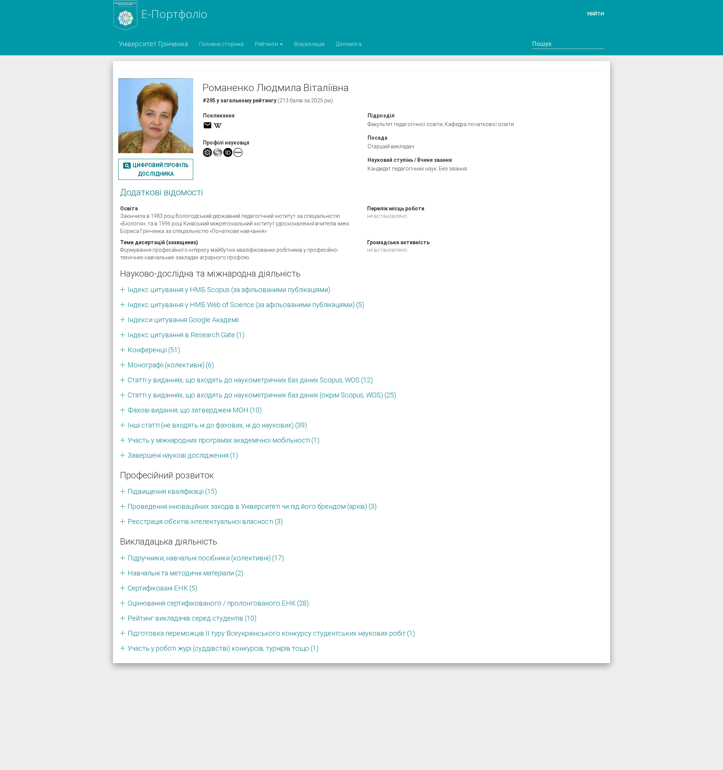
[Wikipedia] (217, 125)
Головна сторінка (221, 44)
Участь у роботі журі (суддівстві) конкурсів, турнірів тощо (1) (223, 648)
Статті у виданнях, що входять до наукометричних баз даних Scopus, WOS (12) (250, 380)
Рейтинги (267, 44)
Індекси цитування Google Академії (183, 320)
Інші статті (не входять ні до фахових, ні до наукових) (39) (217, 425)
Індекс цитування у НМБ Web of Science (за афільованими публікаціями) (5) (246, 305)
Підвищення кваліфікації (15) (172, 491)
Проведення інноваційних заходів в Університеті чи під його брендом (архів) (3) (252, 506)
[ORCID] (227, 152)
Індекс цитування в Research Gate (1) (186, 335)
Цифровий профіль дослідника (155, 169)
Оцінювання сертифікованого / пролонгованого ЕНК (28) (218, 603)
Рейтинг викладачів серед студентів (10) (192, 618)
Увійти (595, 14)
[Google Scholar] (207, 152)
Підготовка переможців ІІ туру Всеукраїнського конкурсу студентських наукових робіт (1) (271, 633)
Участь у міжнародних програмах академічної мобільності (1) (223, 440)
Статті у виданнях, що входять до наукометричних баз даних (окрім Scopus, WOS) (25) (262, 395)
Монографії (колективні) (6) (171, 365)
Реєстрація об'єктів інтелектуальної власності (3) (205, 521)
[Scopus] (238, 152)
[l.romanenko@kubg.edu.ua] (207, 125)
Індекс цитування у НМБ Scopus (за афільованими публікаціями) (229, 290)
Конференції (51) (154, 350)
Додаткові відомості (161, 192)
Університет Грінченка (153, 44)
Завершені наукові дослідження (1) (183, 455)
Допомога (349, 44)
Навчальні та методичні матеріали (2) (185, 573)
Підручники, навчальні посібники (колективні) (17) (206, 558)
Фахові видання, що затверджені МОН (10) (195, 410)
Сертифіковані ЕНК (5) (162, 588)
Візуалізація (309, 44)
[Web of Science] (217, 152)
